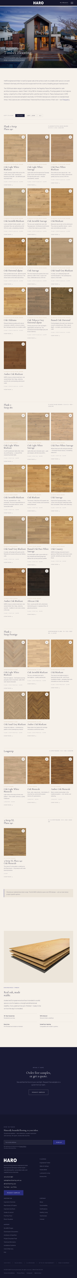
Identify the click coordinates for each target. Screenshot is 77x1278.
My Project (64, 2)
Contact (42, 1219)
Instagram (29, 1273)
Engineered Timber (45, 1162)
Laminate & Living (45, 1173)
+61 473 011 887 (8, 1177)
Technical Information (10, 1242)
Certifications (43, 1209)
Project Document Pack (10, 1238)
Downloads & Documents (11, 1231)
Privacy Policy (22, 1146)
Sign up (59, 1142)
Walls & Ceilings (44, 1166)
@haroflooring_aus (10, 1183)
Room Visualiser (8, 1219)
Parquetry (66, 100)
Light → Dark (31, 115)
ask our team (61, 892)
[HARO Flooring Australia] (38, 2)
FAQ (5, 1252)
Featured (20, 115)
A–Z (40, 115)
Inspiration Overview (9, 1202)
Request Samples (38, 1092)
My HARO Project (8, 1228)
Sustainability (43, 1205)
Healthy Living (44, 1212)
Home (5, 12)
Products (13, 12)
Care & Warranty (8, 1249)
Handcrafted (43, 1169)
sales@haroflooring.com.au (13, 1180)
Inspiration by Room (9, 1209)
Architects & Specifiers (10, 1235)
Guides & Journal (8, 1212)
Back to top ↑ (38, 1273)
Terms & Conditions (9, 1273)
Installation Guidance (10, 1245)
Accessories (43, 1176)
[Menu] (72, 3)
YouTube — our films (10, 1187)
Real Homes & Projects (10, 1205)
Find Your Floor (8, 1216)
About (41, 1202)
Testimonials (43, 1216)
